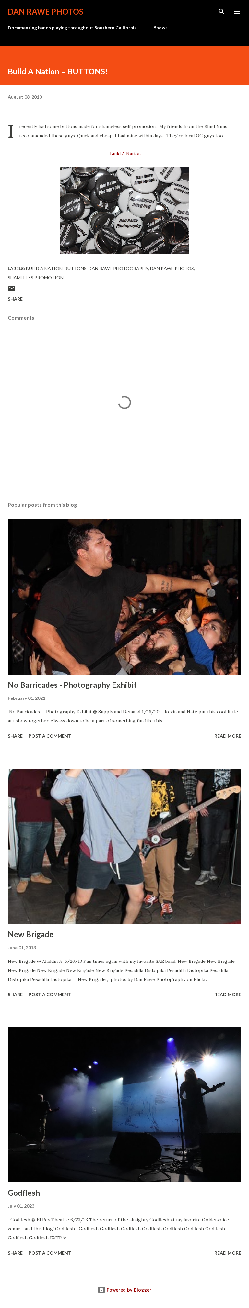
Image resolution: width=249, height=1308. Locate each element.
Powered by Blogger (128, 1290)
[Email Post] (12, 290)
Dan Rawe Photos (45, 11)
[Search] (222, 12)
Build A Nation (125, 154)
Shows (161, 27)
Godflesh (24, 1192)
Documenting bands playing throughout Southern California (72, 27)
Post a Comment (50, 736)
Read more (227, 736)
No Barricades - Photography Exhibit (72, 684)
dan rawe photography (118, 268)
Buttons (76, 268)
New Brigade (30, 934)
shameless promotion (36, 277)
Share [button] (15, 299)
